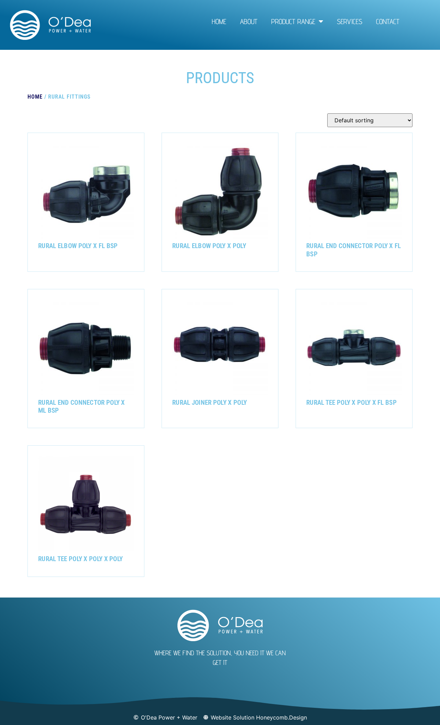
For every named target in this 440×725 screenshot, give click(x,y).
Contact (387, 21)
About (248, 21)
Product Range (293, 21)
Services (349, 21)
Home (219, 21)
